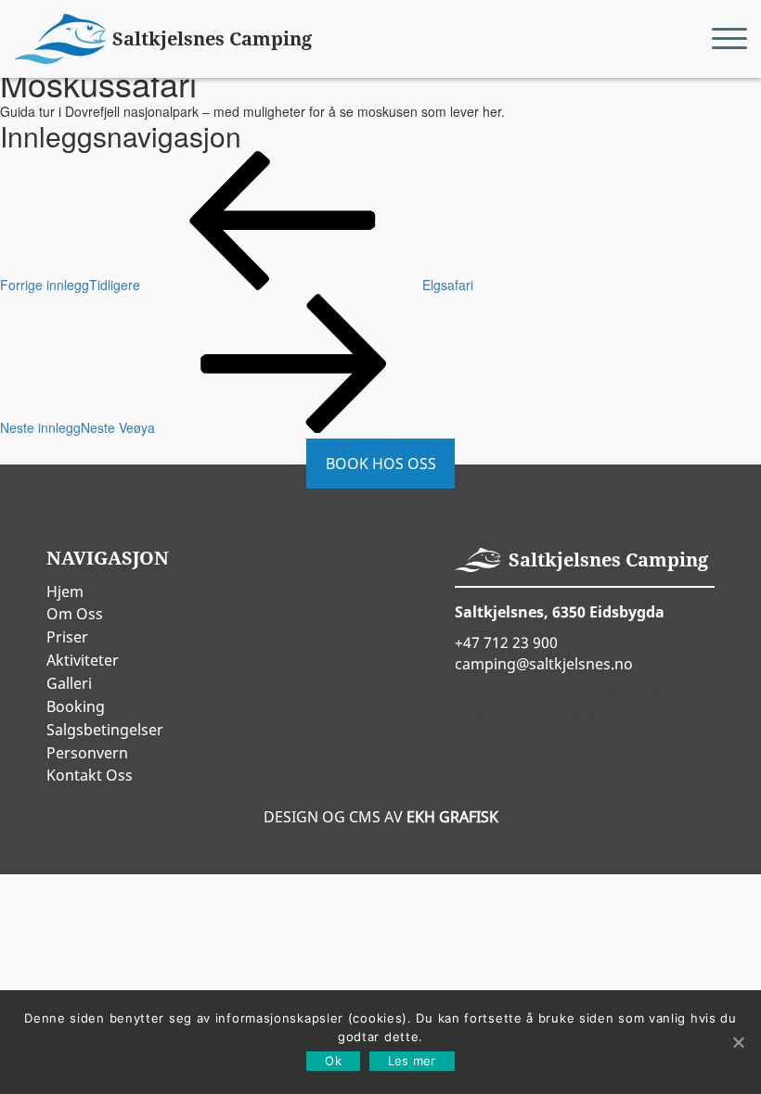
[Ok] (738, 1042)
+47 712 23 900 (506, 642)
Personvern (87, 753)
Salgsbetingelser (104, 729)
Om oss (74, 614)
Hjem (65, 591)
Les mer (412, 1060)
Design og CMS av (381, 817)
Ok (333, 1060)
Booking (75, 706)
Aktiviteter (82, 660)
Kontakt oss (89, 775)
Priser (67, 637)
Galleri (69, 683)
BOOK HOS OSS (381, 463)
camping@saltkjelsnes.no (544, 664)
